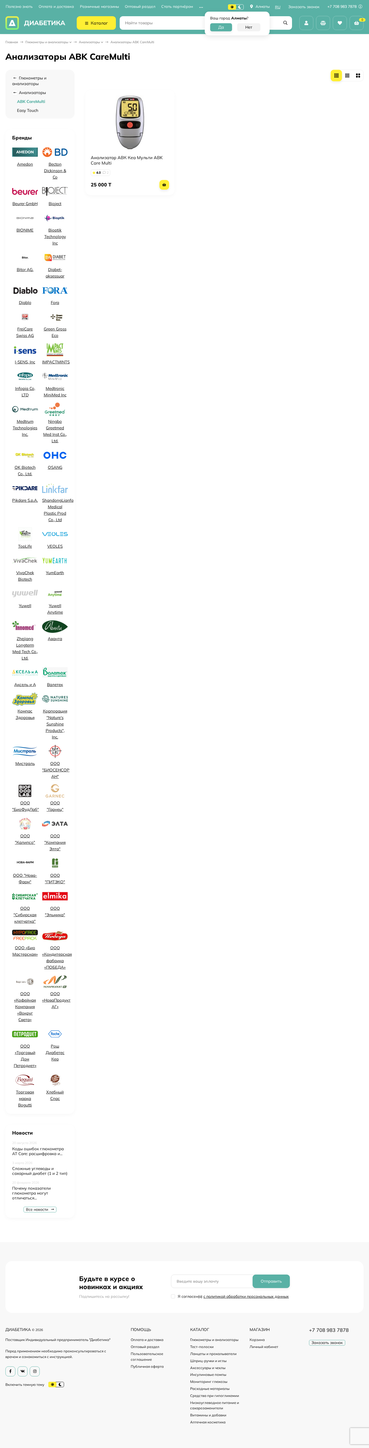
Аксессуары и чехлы (208, 1368)
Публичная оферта (147, 1366)
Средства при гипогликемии (214, 1395)
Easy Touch (27, 110)
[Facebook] (10, 1371)
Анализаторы (89, 42)
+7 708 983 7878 (342, 6)
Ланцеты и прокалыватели (213, 1354)
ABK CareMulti (31, 101)
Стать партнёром (177, 6)
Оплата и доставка (56, 6)
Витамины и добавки (208, 1415)
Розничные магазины (99, 6)
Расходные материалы (210, 1388)
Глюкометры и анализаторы (46, 42)
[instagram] (35, 1371)
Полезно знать (19, 6)
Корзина (257, 1339)
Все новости (37, 1209)
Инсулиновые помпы (208, 1374)
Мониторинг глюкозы (208, 1381)
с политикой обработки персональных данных (246, 1296)
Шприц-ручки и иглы (208, 1361)
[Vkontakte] (23, 1371)
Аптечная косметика (208, 1422)
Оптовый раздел (140, 6)
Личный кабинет (264, 1347)
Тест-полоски (202, 1347)
